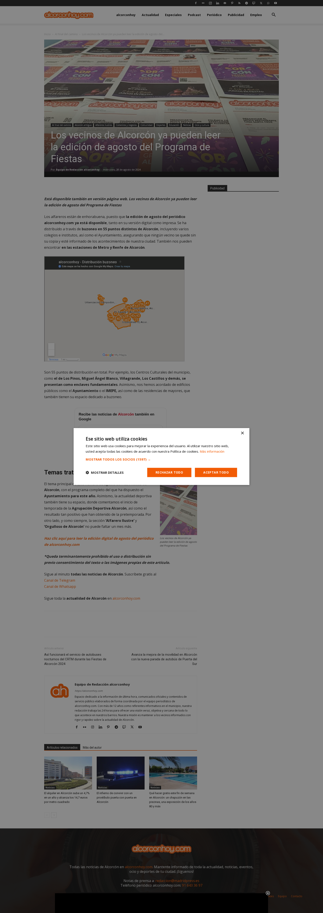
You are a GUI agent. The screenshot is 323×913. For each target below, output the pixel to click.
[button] (161, 459)
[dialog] (161, 456)
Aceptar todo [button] (216, 472)
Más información (212, 451)
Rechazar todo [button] (169, 472)
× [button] (242, 433)
